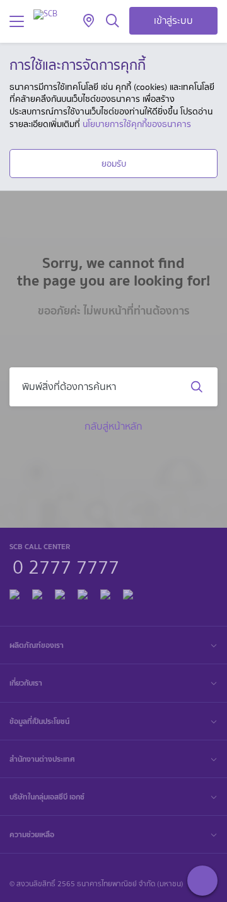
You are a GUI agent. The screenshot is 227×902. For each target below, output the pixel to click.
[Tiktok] (60, 592)
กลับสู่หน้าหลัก (113, 426)
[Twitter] (105, 592)
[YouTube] (83, 592)
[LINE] (37, 592)
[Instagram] (128, 592)
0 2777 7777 (66, 565)
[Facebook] (14, 592)
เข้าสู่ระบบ (173, 20)
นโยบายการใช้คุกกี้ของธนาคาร (137, 124)
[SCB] (45, 14)
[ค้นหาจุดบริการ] (88, 21)
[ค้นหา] (112, 21)
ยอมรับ (114, 163)
